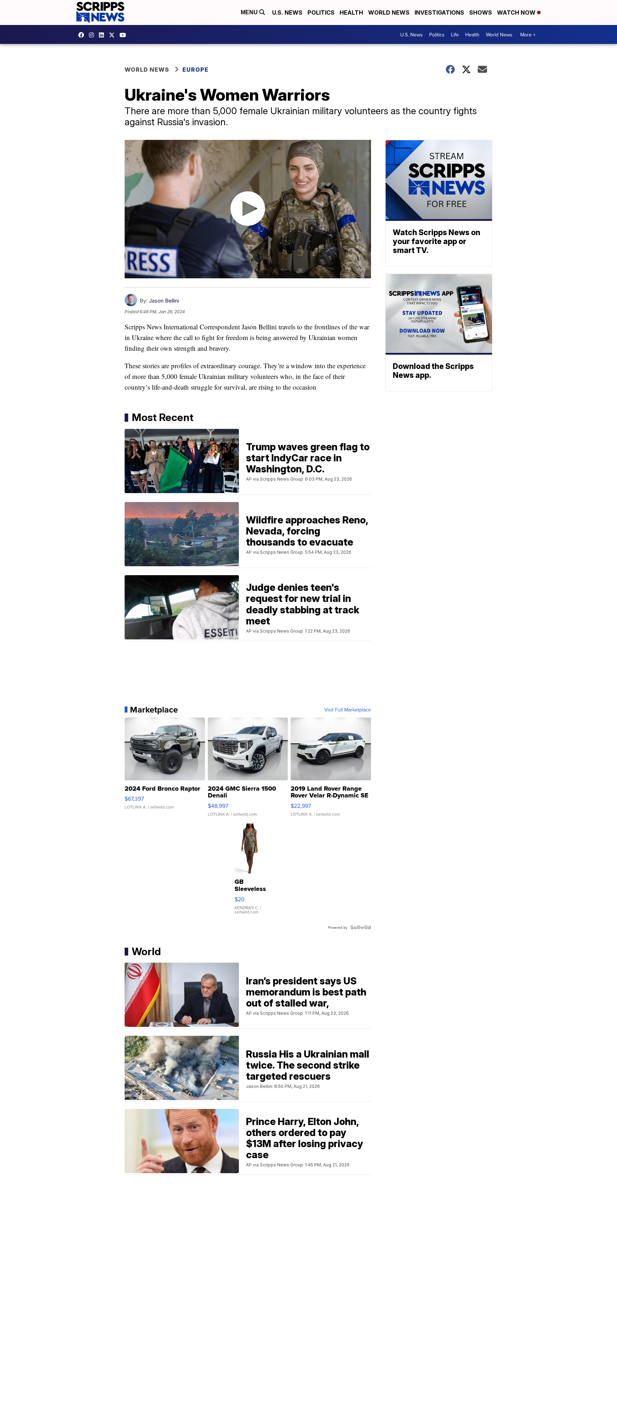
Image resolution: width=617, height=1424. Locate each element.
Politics (321, 12)
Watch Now (517, 12)
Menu (250, 12)
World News (389, 12)
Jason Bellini (164, 300)
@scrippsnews (125, 35)
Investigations (439, 12)
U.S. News (287, 12)
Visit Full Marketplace (347, 709)
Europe (195, 69)
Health (351, 12)
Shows (480, 12)
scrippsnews (82, 35)
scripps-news (103, 35)
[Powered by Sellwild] (360, 927)
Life (455, 34)
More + (528, 34)
